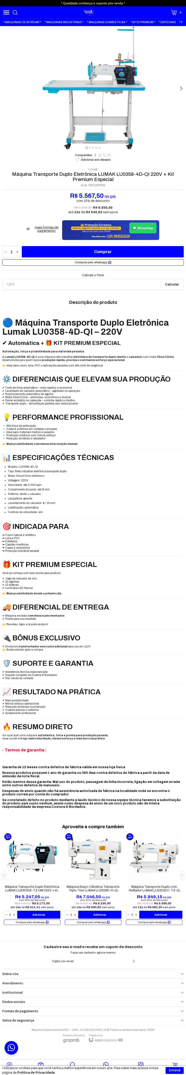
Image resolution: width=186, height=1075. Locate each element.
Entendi (174, 1070)
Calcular (172, 284)
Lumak (93, 169)
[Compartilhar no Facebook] (95, 155)
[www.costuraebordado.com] (89, 12)
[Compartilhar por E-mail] (108, 155)
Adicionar (38, 914)
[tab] (86, 147)
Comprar (103, 251)
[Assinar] (133, 961)
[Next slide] (181, 88)
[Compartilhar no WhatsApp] (99, 155)
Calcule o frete (93, 275)
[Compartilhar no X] (104, 155)
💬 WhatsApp (142, 228)
